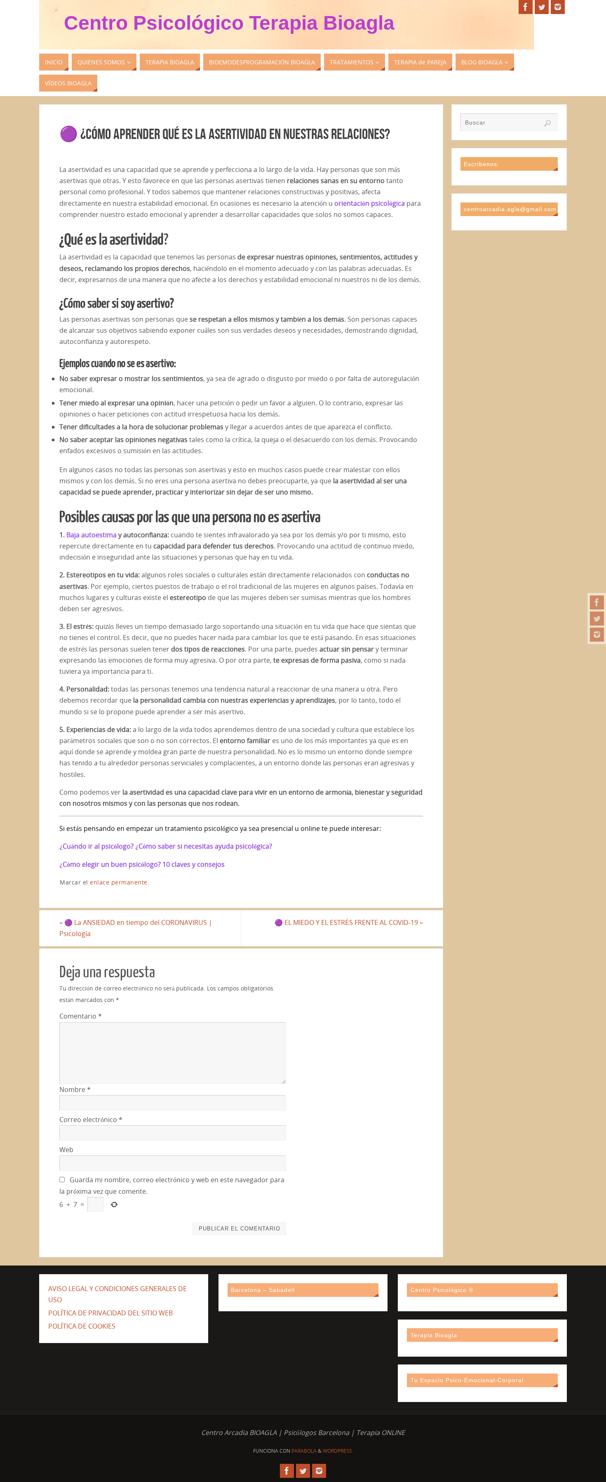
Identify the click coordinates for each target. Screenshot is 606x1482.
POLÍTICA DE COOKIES (81, 1326)
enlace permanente (119, 882)
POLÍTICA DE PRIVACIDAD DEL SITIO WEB (110, 1312)
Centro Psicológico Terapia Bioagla (229, 23)
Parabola (304, 1450)
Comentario (80, 1016)
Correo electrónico (90, 1119)
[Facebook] (597, 602)
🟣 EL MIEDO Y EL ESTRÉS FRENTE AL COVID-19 (349, 922)
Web (66, 1149)
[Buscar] (547, 123)
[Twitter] (597, 619)
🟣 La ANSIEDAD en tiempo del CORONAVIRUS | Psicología (135, 928)
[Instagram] (597, 635)
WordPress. (338, 1450)
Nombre (75, 1089)
